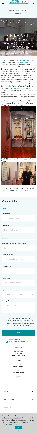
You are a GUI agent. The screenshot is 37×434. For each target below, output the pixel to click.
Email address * (7, 266)
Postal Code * (6, 278)
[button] (27, 3)
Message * (5, 300)
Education (8, 407)
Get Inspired (9, 399)
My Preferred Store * (8, 290)
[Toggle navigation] (2, 3)
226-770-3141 (18, 14)
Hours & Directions (18, 355)
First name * (6, 213)
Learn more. (12, 424)
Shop (6, 391)
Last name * (6, 225)
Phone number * (7, 254)
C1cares (20, 21)
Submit (18, 332)
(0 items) (33, 3)
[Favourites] (30, 3)
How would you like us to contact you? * (14, 243)
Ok (18, 427)
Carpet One (5, 21)
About (13, 21)
